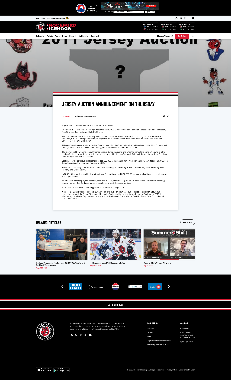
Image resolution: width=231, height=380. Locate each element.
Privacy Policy (171, 370)
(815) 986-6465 (186, 342)
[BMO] (155, 286)
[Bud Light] (75, 286)
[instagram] (180, 18)
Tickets (50, 36)
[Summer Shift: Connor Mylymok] (169, 244)
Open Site (150, 12)
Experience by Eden (187, 370)
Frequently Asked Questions (158, 345)
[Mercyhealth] (135, 286)
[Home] (56, 26)
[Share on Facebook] (164, 116)
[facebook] (176, 18)
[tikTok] (188, 18)
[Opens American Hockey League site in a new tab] (86, 8)
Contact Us (184, 329)
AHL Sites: (109, 12)
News (64, 36)
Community (95, 36)
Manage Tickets (163, 36)
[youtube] (193, 18)
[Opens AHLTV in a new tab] (130, 6)
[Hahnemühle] (96, 286)
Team (57, 36)
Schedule (40, 36)
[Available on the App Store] (44, 370)
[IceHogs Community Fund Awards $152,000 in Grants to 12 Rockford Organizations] (61, 244)
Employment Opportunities (158, 341)
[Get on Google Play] (61, 370)
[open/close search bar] (193, 36)
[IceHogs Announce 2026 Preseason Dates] (115, 244)
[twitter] (184, 18)
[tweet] (167, 116)
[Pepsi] (115, 286)
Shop (71, 36)
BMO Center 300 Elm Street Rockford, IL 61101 (187, 335)
